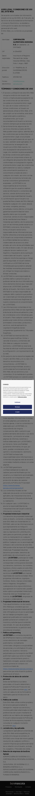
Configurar (17, 402)
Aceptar (17, 411)
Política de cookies (22, 397)
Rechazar (17, 407)
